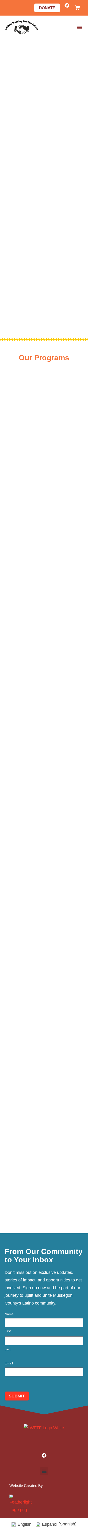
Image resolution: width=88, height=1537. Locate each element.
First (8, 1331)
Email (9, 1363)
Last (8, 1349)
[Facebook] (67, 5)
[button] (79, 27)
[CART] (77, 7)
